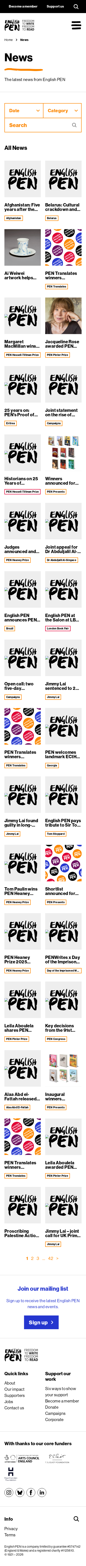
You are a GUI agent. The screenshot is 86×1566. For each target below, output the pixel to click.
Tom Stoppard (56, 833)
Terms (10, 1534)
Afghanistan (13, 218)
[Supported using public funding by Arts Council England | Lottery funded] (21, 1458)
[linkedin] (41, 1492)
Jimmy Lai (53, 697)
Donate (51, 1407)
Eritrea (10, 423)
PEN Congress (56, 1039)
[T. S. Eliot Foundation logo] (57, 1458)
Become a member (62, 1401)
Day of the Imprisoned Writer (64, 970)
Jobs (8, 1401)
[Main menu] (76, 25)
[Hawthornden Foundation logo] (10, 1474)
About (9, 1383)
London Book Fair (58, 628)
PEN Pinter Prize (57, 355)
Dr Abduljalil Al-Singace (61, 560)
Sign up (38, 1322)
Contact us (14, 1407)
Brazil (9, 628)
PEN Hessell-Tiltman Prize (22, 355)
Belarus (52, 218)
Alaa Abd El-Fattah (17, 1107)
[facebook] (30, 1492)
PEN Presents (56, 491)
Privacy (11, 1528)
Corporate (54, 1419)
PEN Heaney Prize (17, 560)
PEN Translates (56, 286)
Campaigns (54, 423)
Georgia (52, 765)
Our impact (14, 1389)
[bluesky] (19, 1492)
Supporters (14, 1395)
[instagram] (8, 1492)
